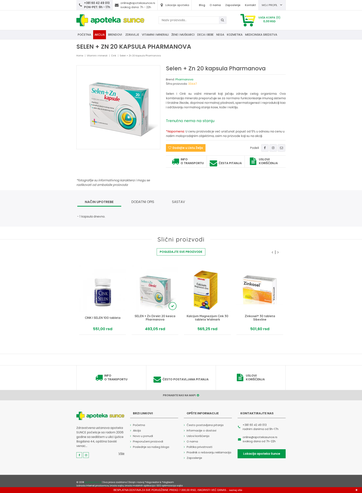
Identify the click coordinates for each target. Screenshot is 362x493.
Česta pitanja (230, 163)
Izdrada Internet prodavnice (92, 485)
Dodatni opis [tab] (142, 201)
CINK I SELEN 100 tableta (102, 318)
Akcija (99, 35)
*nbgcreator (152, 482)
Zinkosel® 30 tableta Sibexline (260, 318)
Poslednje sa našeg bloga (151, 447)
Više (121, 453)
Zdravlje (132, 35)
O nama (215, 5)
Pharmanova (184, 79)
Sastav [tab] (178, 201)
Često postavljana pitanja (186, 379)
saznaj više (235, 489)
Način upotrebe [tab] (99, 201)
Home (79, 55)
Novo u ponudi (143, 436)
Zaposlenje (232, 5)
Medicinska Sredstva (261, 35)
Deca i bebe (205, 35)
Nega (220, 35)
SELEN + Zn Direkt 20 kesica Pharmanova (155, 318)
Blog (202, 5)
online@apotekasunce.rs (260, 437)
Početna (84, 35)
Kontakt (250, 5)
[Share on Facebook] (265, 148)
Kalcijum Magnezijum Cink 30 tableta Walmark (207, 318)
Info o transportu (192, 161)
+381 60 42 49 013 (255, 425)
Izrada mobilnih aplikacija (140, 485)
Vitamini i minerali (155, 35)
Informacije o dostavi (201, 430)
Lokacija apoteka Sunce (261, 453)
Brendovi (115, 35)
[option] (102, 300)
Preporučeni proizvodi (148, 441)
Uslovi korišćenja (268, 161)
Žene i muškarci (183, 35)
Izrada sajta (117, 485)
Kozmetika (234, 35)
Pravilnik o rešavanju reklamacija (209, 452)
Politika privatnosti (199, 447)
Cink (113, 55)
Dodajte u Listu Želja (188, 148)
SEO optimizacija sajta (170, 485)
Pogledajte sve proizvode (181, 252)
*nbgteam (168, 482)
